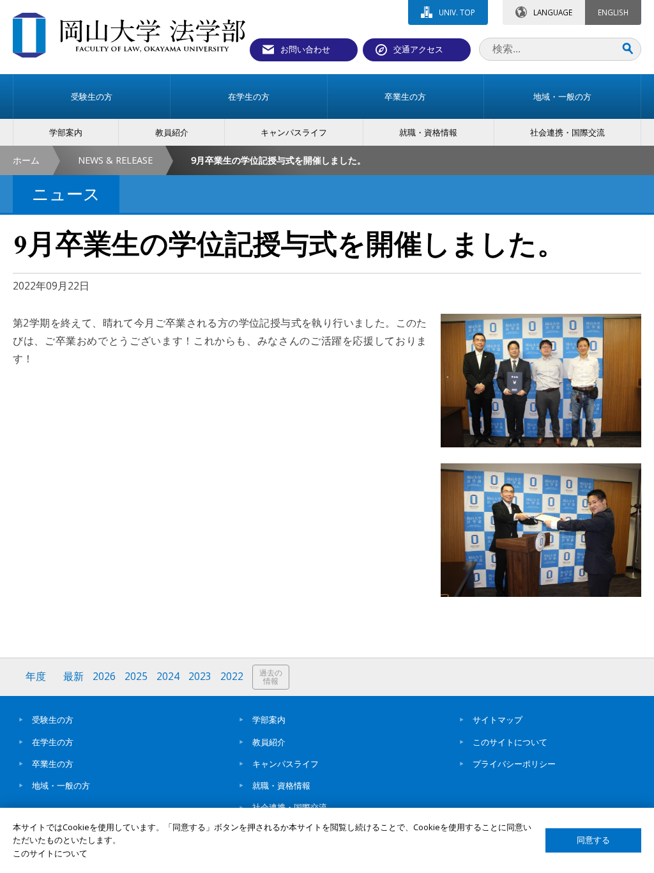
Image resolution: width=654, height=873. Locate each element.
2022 (231, 676)
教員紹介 (268, 742)
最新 (73, 676)
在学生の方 (52, 742)
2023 (199, 676)
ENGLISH (613, 12)
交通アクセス (418, 49)
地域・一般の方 (61, 785)
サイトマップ (497, 719)
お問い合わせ (305, 49)
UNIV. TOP (457, 12)
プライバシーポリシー (514, 763)
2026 (104, 676)
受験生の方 (52, 719)
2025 (136, 676)
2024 (167, 676)
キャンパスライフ (285, 763)
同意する (593, 840)
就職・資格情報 (281, 785)
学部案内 (268, 719)
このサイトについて (510, 742)
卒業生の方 (52, 763)
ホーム (26, 160)
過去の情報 (270, 677)
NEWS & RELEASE (115, 160)
